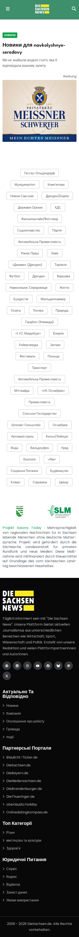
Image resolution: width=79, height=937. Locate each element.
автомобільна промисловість (39, 379)
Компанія (13, 713)
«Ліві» (52, 459)
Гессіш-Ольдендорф (39, 173)
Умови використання (22, 900)
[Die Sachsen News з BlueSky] (58, 665)
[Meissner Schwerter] (39, 110)
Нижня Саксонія (21, 196)
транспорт (39, 367)
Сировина (40, 482)
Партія (57, 230)
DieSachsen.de (18, 765)
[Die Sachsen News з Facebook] (48, 665)
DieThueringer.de (20, 796)
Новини (10, 35)
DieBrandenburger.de (24, 788)
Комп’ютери (56, 184)
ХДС (58, 207)
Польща (53, 356)
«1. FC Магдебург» (28, 333)
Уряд (64, 448)
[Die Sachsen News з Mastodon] (68, 665)
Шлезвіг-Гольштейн (26, 425)
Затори (55, 345)
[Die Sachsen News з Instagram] (27, 665)
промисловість (40, 402)
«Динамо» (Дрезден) (27, 264)
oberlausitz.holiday (21, 804)
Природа (62, 310)
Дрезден (38, 276)
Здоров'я (13, 848)
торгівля (61, 264)
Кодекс (11, 876)
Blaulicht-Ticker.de (21, 757)
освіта (16, 310)
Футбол (14, 276)
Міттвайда (21, 390)
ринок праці (30, 253)
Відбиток (13, 884)
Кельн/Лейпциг (57, 436)
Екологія (29, 459)
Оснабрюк (60, 425)
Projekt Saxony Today (23, 527)
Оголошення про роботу (25, 721)
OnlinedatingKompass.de (27, 812)
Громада (13, 729)
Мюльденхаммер (53, 299)
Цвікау (63, 482)
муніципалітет (25, 184)
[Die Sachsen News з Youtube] (37, 665)
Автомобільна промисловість (39, 242)
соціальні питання (24, 470)
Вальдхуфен (39, 448)
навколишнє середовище (28, 287)
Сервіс (11, 869)
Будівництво (59, 470)
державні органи (30, 207)
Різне (10, 832)
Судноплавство (28, 230)
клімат (15, 482)
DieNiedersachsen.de (23, 781)
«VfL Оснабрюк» (53, 390)
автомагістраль (22, 436)
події (10, 737)
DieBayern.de (17, 773)
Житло (64, 287)
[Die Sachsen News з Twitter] (7, 676)
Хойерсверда (28, 345)
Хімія (54, 253)
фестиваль (27, 356)
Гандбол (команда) (39, 322)
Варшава (63, 276)
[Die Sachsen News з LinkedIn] (17, 665)
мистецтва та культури (23, 840)
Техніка (38, 310)
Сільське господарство (39, 413)
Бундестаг (20, 299)
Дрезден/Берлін (57, 196)
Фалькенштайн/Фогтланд (39, 219)
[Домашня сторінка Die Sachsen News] (7, 665)
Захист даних (16, 892)
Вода (14, 448)
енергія (58, 333)
